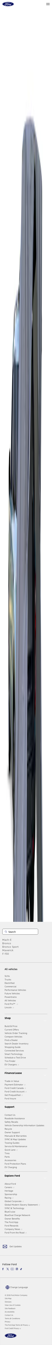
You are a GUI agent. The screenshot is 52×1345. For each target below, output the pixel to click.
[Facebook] (3, 1269)
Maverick (7, 950)
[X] (7, 1269)
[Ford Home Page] (10, 1337)
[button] (16, 1287)
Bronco (6, 943)
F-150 (5, 953)
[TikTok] (21, 1269)
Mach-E (7, 939)
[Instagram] (17, 1269)
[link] (8, 1298)
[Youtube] (12, 1269)
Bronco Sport (10, 946)
